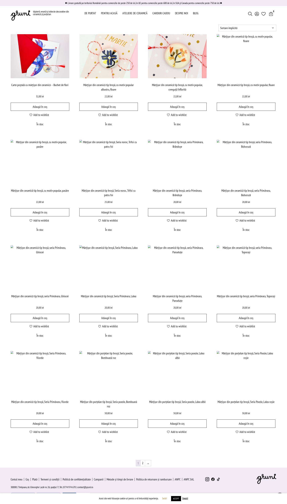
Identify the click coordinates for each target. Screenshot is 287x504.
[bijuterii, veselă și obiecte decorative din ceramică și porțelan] (21, 15)
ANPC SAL (189, 479)
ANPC (178, 479)
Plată (34, 479)
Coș (27, 479)
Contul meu (16, 479)
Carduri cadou (161, 13)
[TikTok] (218, 479)
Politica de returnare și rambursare (154, 479)
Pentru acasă (109, 13)
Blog (195, 13)
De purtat (90, 13)
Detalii (185, 498)
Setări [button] (164, 498)
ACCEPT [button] (176, 498)
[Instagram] (207, 479)
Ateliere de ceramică (134, 13)
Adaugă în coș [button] (40, 107)
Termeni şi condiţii (50, 479)
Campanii (98, 479)
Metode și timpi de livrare (120, 479)
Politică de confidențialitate (77, 479)
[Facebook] (213, 479)
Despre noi (181, 13)
